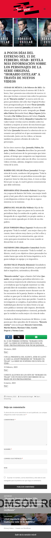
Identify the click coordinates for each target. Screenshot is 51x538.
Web (5, 468)
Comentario (10, 420)
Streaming (7, 399)
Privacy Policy (9, 528)
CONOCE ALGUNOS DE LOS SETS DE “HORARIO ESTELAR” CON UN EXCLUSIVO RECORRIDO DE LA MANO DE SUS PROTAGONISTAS (25, 377)
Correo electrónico (13, 458)
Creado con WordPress (23, 528)
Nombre (8, 449)
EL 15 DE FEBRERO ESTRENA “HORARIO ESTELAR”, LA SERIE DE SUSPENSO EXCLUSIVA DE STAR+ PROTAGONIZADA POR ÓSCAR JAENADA (24, 343)
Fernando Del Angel (26, 397)
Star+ (6, 352)
